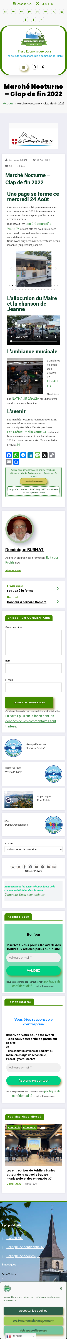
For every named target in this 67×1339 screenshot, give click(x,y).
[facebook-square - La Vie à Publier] (5, 11)
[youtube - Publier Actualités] (21, 11)
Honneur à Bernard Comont (26, 602)
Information (30, 1127)
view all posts (13, 570)
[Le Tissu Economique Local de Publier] (48, 866)
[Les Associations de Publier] (42, 866)
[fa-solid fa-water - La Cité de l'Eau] (45, 11)
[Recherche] (35, 66)
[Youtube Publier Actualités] (36, 866)
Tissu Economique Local (35, 51)
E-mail (9, 679)
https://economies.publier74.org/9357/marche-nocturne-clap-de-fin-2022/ (33, 491)
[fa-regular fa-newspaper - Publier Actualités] (61, 11)
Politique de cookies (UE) (23, 1252)
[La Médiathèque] (18, 866)
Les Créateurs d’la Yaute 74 (27, 432)
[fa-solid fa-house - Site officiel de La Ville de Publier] (29, 11)
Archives (8, 843)
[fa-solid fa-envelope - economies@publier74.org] (13, 11)
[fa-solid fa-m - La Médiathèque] (37, 11)
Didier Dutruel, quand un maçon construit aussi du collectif (30, 1173)
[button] (61, 1288)
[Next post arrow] (58, 602)
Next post (12, 597)
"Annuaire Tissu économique (24, 895)
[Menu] (23, 67)
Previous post (15, 586)
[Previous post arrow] (58, 588)
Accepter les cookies (33, 1311)
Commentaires (13, 627)
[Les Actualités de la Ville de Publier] (54, 866)
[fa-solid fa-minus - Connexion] (41, 19)
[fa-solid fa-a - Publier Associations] (53, 11)
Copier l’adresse (33, 481)
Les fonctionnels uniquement (33, 1320)
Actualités (15, 1127)
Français (16, 1336)
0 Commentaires (17, 166)
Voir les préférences (33, 1330)
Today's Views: (9, 1279)
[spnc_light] (43, 67)
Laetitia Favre (31, 1180)
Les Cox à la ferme (20, 590)
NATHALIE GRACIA (26, 398)
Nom (8, 660)
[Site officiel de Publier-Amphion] (13, 866)
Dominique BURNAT (18, 160)
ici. (19, 445)
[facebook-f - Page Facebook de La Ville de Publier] (25, 19)
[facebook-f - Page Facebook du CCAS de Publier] (33, 19)
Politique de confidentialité (25, 1243)
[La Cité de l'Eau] (24, 866)
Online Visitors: (9, 1270)
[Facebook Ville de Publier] (30, 866)
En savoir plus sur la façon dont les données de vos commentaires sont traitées (30, 721)
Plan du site (14, 1234)
